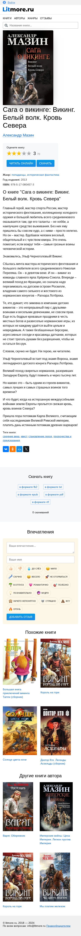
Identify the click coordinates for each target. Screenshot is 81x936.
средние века (11, 436)
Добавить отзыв (20, 617)
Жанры (32, 18)
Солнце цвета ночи (15, 759)
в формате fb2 (28, 486)
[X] (26, 449)
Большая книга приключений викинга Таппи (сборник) (16, 693)
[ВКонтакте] (6, 449)
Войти (11, 2)
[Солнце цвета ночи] (20, 754)
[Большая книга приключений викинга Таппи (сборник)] (20, 683)
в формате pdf (54, 494)
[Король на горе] (55, 686)
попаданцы (19, 174)
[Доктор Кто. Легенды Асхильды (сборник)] (55, 754)
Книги (7, 18)
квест (24, 436)
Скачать (45, 163)
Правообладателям (58, 925)
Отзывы (46, 18)
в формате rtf (40, 501)
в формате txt (53, 486)
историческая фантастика (43, 174)
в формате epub (28, 494)
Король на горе (49, 692)
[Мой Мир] (19, 449)
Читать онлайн (21, 163)
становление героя (40, 436)
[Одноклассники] (13, 449)
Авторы (19, 18)
